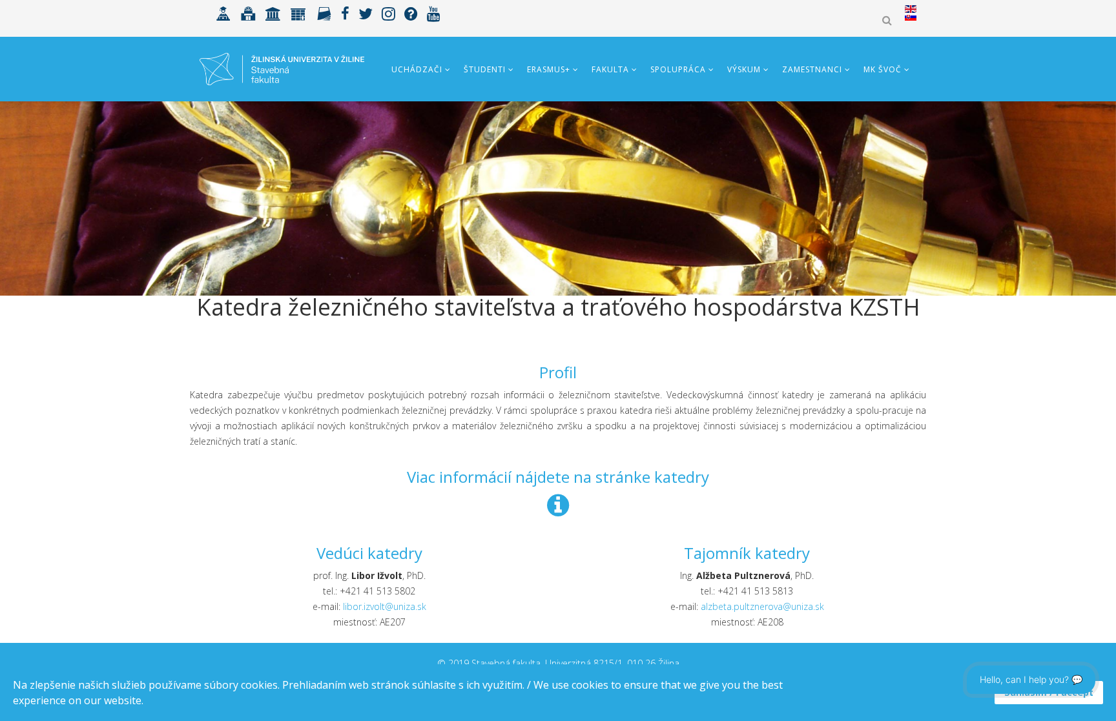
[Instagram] (388, 12)
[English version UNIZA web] (910, 9)
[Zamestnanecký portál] (298, 12)
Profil (558, 372)
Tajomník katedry (747, 553)
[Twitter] (365, 12)
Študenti (485, 69)
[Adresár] (324, 12)
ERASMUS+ (548, 69)
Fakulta (610, 69)
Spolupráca (678, 69)
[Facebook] (345, 12)
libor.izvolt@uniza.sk (384, 606)
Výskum (744, 69)
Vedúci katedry (369, 553)
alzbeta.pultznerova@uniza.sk (762, 606)
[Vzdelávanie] (223, 12)
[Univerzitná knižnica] (248, 12)
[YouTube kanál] (434, 12)
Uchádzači (416, 69)
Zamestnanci (812, 69)
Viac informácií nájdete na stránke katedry (558, 476)
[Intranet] (273, 12)
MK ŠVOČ (882, 69)
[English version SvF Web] (910, 17)
